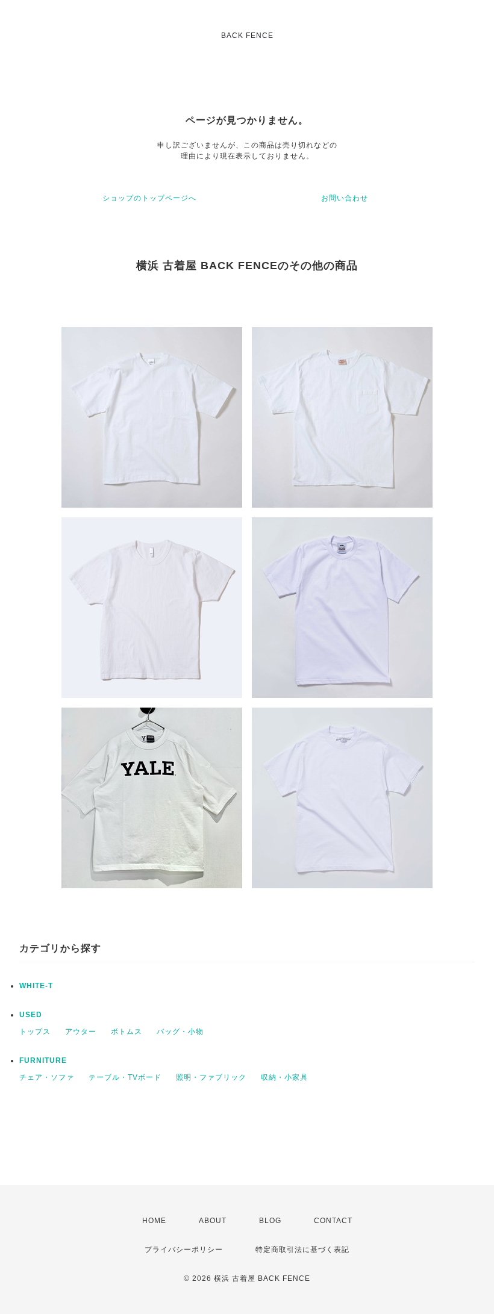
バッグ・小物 (180, 1031)
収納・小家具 (284, 1077)
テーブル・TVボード (125, 1077)
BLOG (270, 1220)
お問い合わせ (344, 198)
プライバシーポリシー (184, 1249)
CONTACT (333, 1220)
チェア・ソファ (46, 1077)
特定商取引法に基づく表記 (302, 1249)
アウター (80, 1031)
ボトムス (126, 1031)
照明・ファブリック (211, 1077)
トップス (35, 1031)
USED (30, 1014)
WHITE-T (36, 986)
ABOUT (213, 1220)
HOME (154, 1220)
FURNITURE (43, 1060)
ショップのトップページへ (149, 198)
